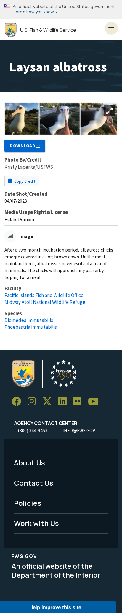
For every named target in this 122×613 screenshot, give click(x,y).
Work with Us (36, 523)
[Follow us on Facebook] (18, 401)
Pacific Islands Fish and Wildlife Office (44, 295)
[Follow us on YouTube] (95, 401)
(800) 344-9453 (32, 430)
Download (23, 145)
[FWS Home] (11, 30)
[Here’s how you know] (61, 9)
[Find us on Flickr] (79, 401)
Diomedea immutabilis (28, 320)
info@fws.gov (78, 430)
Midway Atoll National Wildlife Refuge (44, 302)
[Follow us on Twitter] (49, 401)
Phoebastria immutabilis (30, 327)
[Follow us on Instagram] (34, 401)
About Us (29, 462)
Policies (27, 503)
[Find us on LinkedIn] (64, 401)
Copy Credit (24, 181)
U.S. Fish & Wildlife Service (48, 30)
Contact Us (33, 483)
